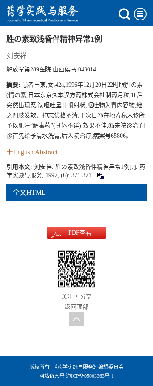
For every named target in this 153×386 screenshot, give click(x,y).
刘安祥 (16, 56)
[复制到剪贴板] (100, 175)
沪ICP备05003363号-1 (90, 376)
